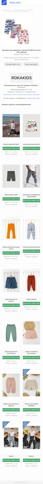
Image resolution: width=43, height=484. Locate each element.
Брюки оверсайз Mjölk (11, 144)
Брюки (11, 456)
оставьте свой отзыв (33, 98)
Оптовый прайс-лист (13, 64)
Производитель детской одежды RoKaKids (16, 11)
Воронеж (30, 10)
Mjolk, (11, 152)
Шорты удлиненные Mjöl (31, 144)
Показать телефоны (11, 154)
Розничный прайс (31, 64)
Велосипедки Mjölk (11, 195)
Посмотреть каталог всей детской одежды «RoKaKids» (22, 94)
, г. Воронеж (21, 86)
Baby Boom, (11, 256)
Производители (7, 10)
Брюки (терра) (31, 299)
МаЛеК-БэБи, (11, 463)
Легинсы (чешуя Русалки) (31, 247)
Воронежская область (19, 10)
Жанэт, (11, 361)
